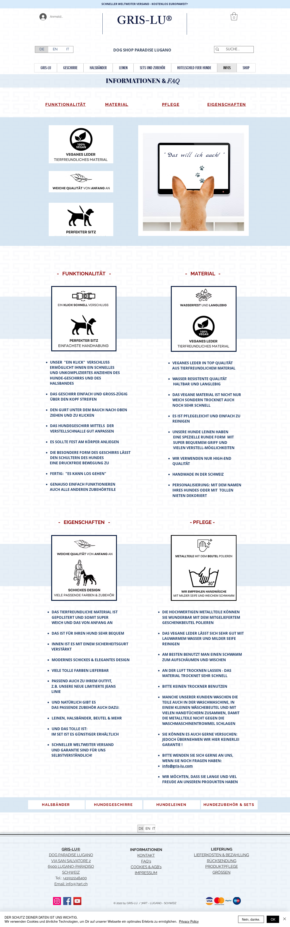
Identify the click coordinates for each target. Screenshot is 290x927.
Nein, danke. (251, 919)
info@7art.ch (77, 884)
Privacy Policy (189, 921)
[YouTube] (77, 901)
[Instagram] (57, 901)
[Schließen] (284, 919)
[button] (234, 16)
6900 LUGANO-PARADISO (71, 866)
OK (273, 919)
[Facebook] (67, 901)
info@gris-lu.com (177, 765)
